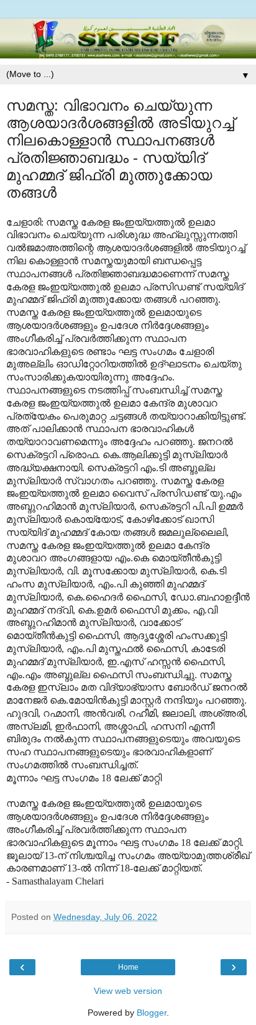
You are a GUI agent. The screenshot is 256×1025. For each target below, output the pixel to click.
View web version (128, 991)
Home (128, 967)
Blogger (152, 1013)
